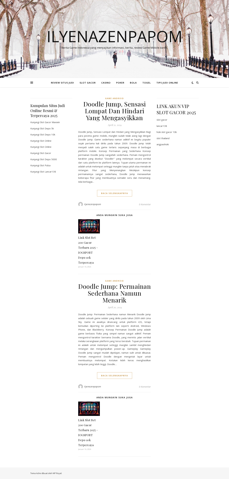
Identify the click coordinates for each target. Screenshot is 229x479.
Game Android (114, 98)
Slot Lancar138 (48, 171)
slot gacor (162, 119)
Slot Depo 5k (47, 128)
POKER (120, 82)
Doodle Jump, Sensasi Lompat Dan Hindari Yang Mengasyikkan (114, 111)
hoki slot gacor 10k (167, 132)
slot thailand (163, 138)
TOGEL (146, 82)
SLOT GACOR (88, 82)
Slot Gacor (45, 153)
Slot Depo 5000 (48, 159)
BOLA (133, 82)
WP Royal (57, 473)
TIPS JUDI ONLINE (167, 82)
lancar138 (162, 125)
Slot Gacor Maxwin (50, 122)
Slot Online (45, 140)
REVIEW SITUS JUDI (62, 82)
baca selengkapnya (114, 193)
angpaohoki (163, 144)
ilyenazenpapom (92, 204)
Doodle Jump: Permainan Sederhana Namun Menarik (114, 293)
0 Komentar (145, 204)
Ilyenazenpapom (114, 36)
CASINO (106, 82)
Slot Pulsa (45, 165)
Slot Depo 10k (47, 134)
